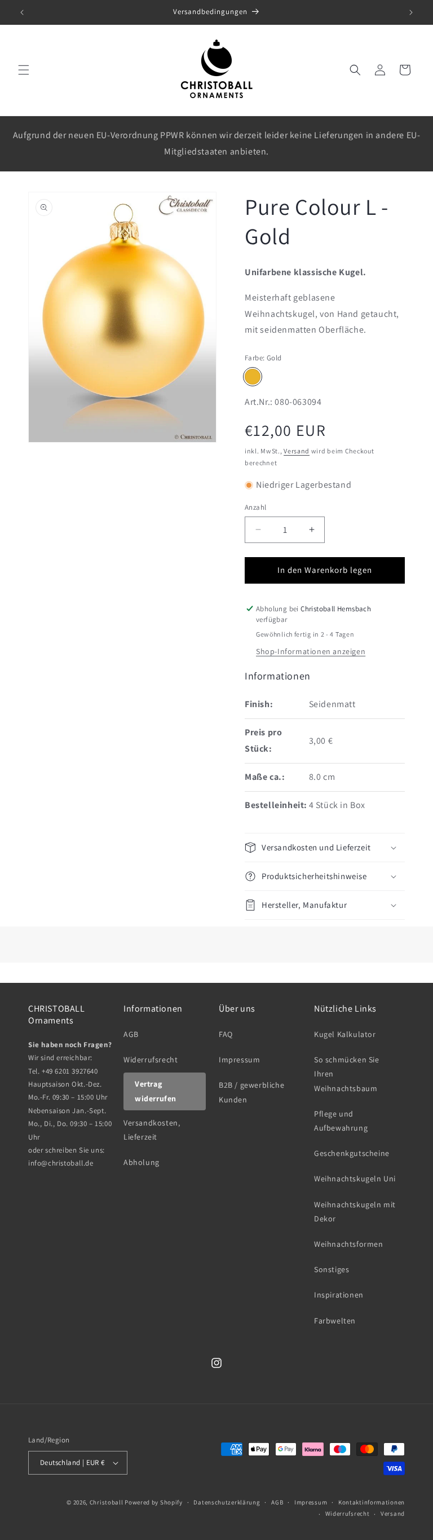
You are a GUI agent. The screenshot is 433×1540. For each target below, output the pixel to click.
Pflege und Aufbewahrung (341, 1121)
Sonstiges (331, 1269)
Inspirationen (339, 1295)
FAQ (226, 1034)
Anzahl (255, 507)
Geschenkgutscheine (352, 1153)
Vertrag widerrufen (155, 1091)
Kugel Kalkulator (345, 1034)
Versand (297, 451)
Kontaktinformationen (371, 1502)
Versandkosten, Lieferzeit (151, 1130)
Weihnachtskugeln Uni (355, 1178)
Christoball (106, 1502)
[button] (23, 70)
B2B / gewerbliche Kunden (251, 1092)
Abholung (141, 1162)
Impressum (239, 1059)
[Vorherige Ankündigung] (22, 12)
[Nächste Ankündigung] (411, 12)
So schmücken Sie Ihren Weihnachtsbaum (346, 1073)
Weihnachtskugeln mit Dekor (355, 1211)
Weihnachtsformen (348, 1244)
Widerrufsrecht (150, 1059)
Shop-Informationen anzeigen (310, 651)
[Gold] (252, 377)
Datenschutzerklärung (226, 1502)
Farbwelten (335, 1321)
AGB (131, 1034)
